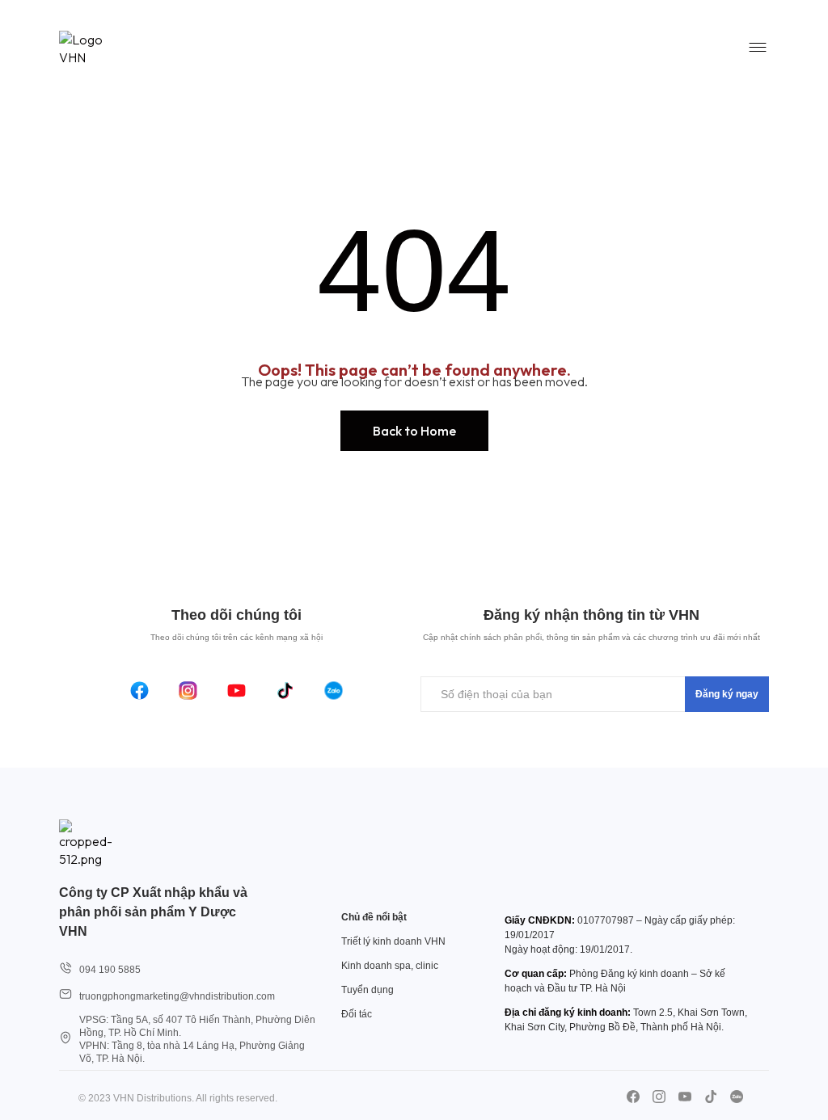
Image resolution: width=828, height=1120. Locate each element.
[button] (414, 431)
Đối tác (356, 1014)
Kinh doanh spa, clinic (389, 965)
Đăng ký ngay (726, 694)
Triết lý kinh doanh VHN (393, 941)
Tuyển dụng (367, 990)
